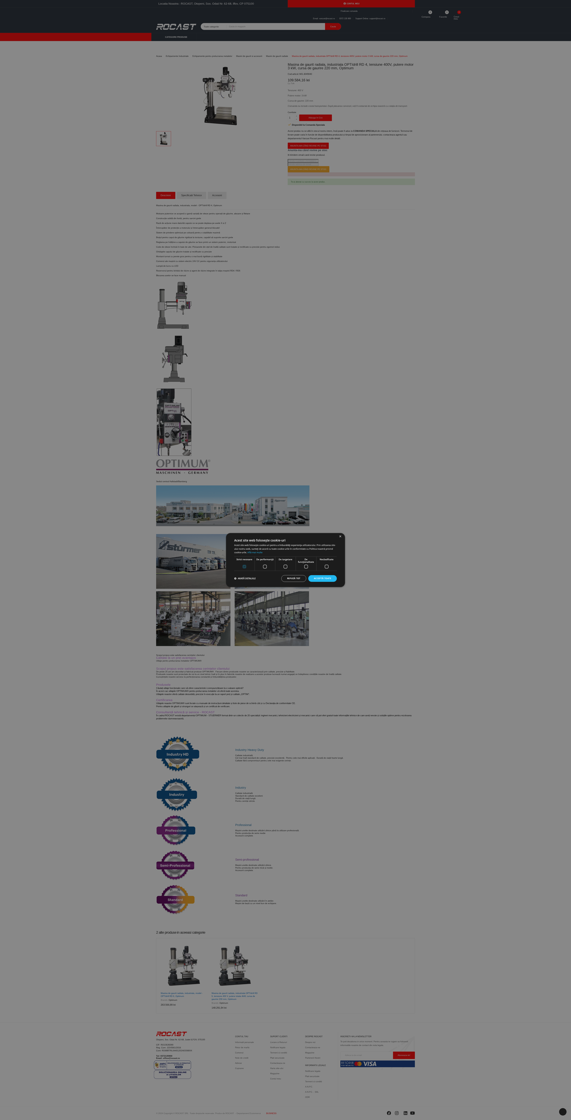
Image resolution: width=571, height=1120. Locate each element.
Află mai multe (254, 552)
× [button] (340, 536)
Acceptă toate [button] (322, 578)
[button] (245, 578)
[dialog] (285, 560)
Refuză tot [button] (293, 578)
